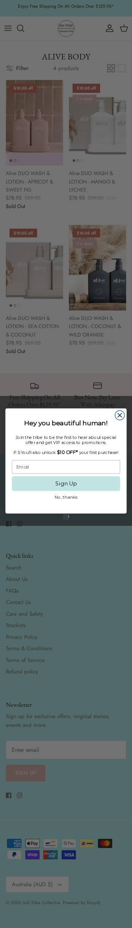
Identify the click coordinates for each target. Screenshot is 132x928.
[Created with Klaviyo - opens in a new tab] (66, 516)
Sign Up (65, 483)
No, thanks (66, 496)
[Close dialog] (120, 415)
